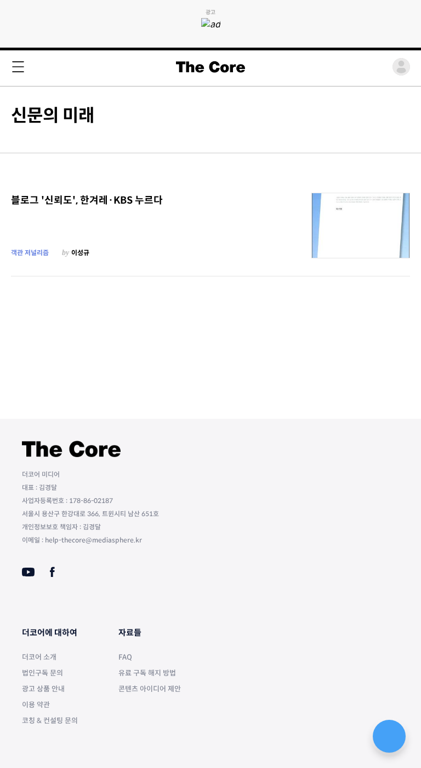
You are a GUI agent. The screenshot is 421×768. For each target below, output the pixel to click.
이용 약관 (36, 704)
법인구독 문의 (42, 673)
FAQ (125, 657)
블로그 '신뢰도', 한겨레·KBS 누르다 (87, 200)
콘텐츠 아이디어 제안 (149, 688)
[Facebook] (52, 572)
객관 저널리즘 (30, 253)
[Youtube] (28, 572)
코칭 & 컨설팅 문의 (50, 720)
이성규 (80, 253)
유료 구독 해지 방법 (147, 673)
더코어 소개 (39, 657)
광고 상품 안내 (43, 688)
